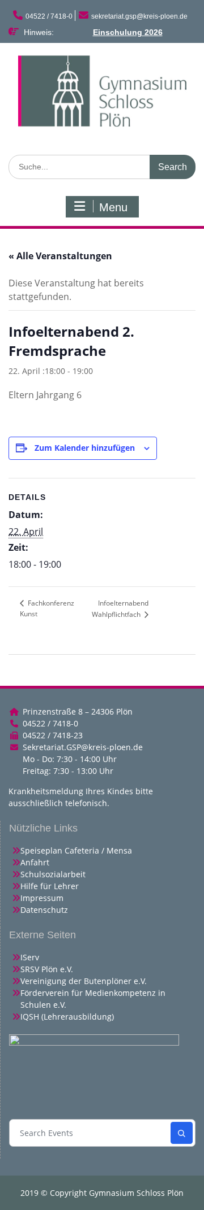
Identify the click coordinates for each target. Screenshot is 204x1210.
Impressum (41, 898)
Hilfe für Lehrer (49, 886)
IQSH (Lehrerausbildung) (67, 1016)
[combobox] (90, 1133)
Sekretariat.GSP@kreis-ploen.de (83, 747)
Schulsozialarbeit (53, 874)
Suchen (182, 1133)
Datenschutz (44, 909)
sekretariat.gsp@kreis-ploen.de (139, 16)
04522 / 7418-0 (49, 16)
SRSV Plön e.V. (46, 969)
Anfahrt (34, 862)
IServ (29, 957)
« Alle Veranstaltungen (60, 256)
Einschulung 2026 (128, 32)
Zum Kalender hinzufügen (85, 447)
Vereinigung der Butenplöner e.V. (83, 981)
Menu (113, 207)
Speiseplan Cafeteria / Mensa (76, 850)
